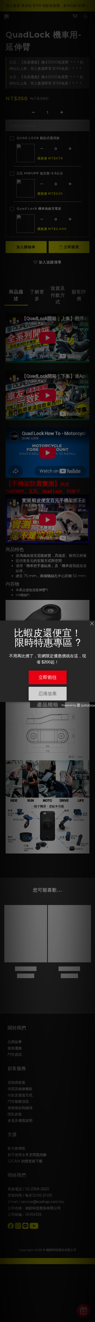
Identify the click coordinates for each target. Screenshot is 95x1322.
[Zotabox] (91, 697)
